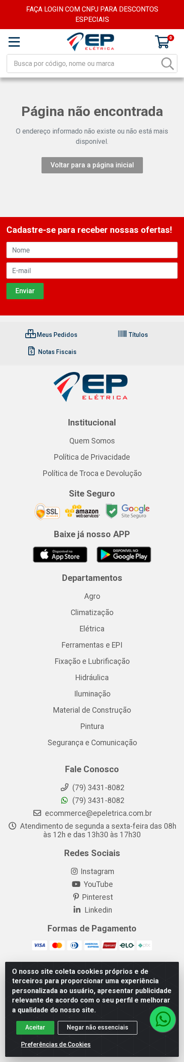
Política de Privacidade (92, 457)
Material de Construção (92, 710)
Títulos (138, 334)
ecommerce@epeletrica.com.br (97, 813)
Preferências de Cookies (56, 1044)
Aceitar (35, 1027)
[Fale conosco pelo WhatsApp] (162, 1019)
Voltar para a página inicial (92, 165)
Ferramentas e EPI (92, 645)
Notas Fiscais (57, 351)
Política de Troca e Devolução (92, 473)
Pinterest (97, 897)
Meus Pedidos (56, 334)
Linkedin (97, 910)
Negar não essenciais (97, 1027)
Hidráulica (92, 677)
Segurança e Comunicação (92, 742)
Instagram (97, 871)
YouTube (97, 884)
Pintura (92, 726)
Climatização (92, 612)
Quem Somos (92, 441)
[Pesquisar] (168, 63)
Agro (92, 596)
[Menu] (14, 42)
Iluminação (92, 694)
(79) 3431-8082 (98, 800)
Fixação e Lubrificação (92, 661)
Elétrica (92, 629)
